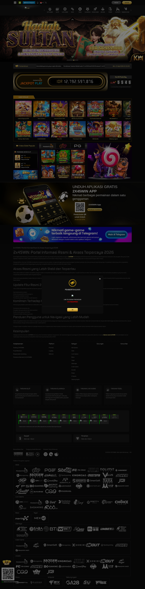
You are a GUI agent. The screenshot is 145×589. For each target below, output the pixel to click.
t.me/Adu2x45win (72, 302)
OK (72, 310)
